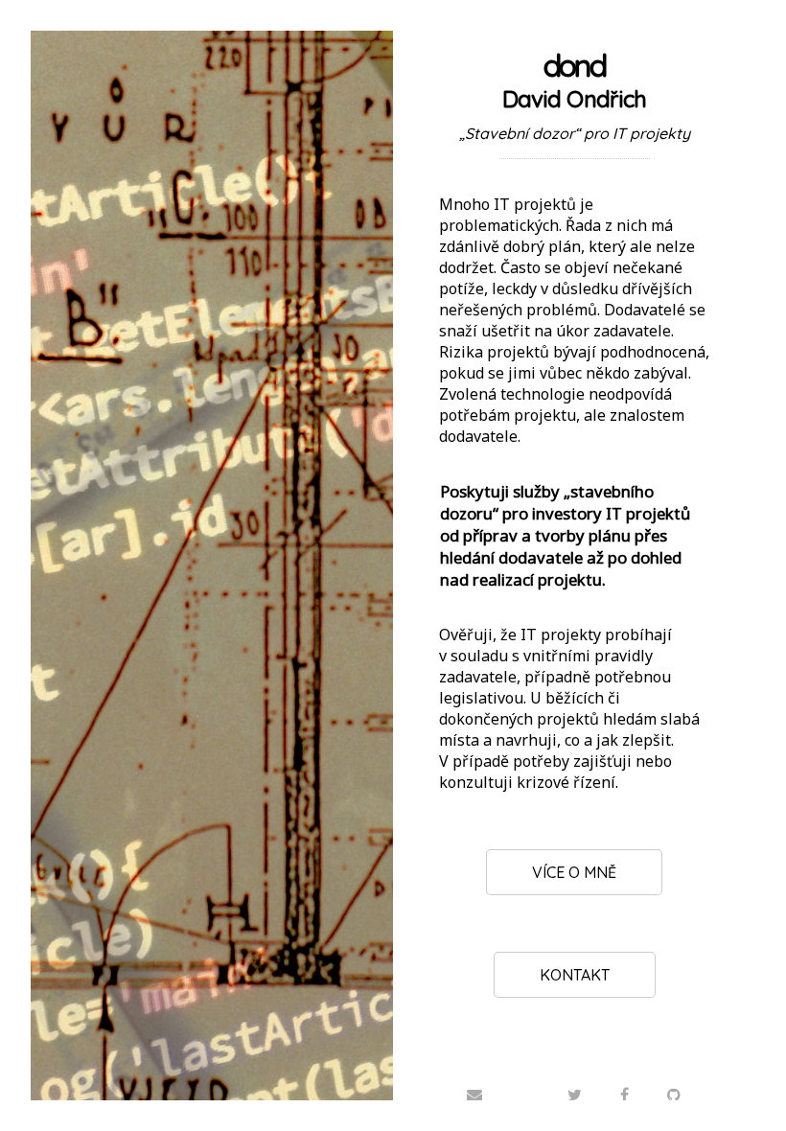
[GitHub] (674, 1095)
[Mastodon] (524, 1077)
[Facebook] (624, 1095)
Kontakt (575, 974)
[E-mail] (474, 1095)
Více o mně (574, 872)
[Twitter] (574, 1095)
